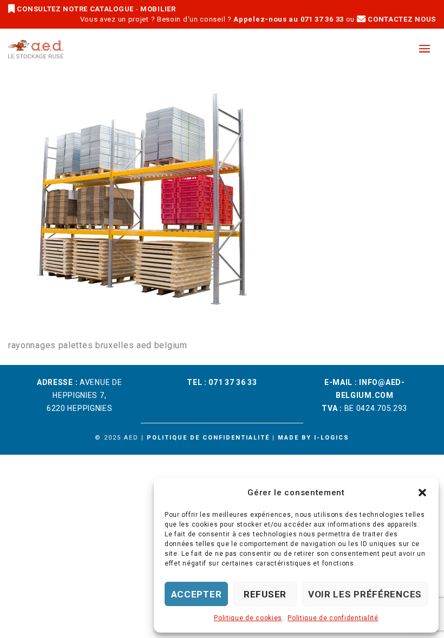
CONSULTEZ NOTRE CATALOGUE (75, 9)
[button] (422, 492)
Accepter (196, 594)
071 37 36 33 (232, 382)
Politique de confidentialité (333, 618)
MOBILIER (158, 9)
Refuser (265, 594)
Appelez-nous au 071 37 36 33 (288, 19)
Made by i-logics (313, 437)
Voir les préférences (365, 594)
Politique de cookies (248, 618)
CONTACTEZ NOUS (401, 19)
